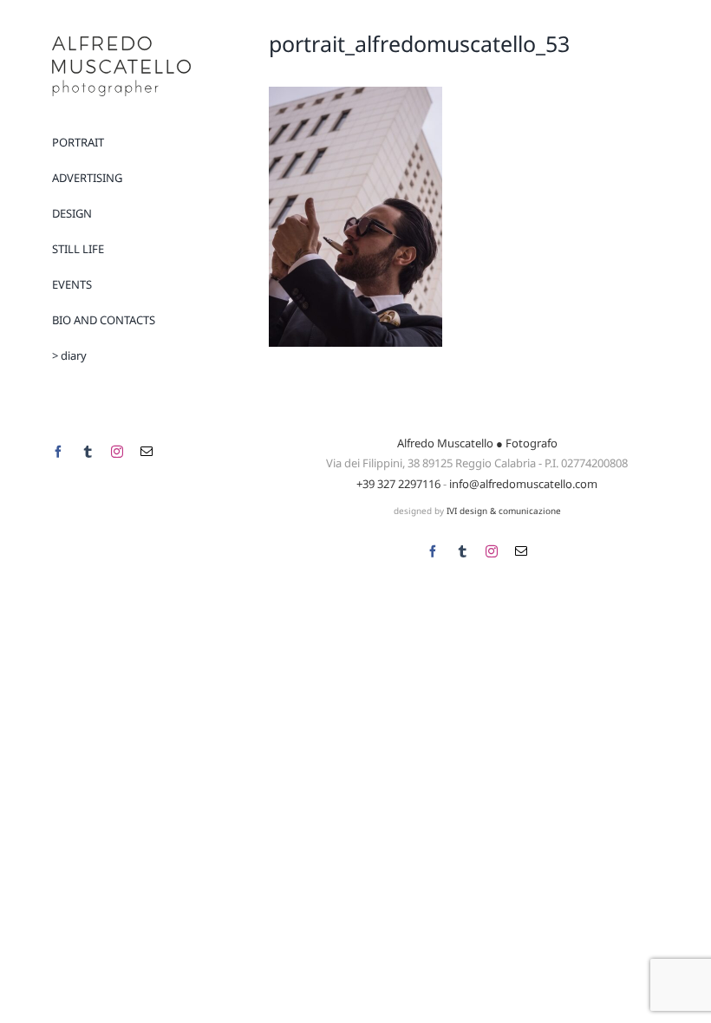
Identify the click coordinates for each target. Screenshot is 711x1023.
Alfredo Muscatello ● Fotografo (477, 443)
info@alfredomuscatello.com (523, 484)
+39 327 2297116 (398, 484)
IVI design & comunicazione (504, 511)
